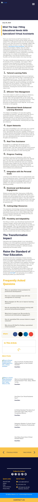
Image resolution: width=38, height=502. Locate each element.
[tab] (19, 290)
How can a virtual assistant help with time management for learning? (17, 296)
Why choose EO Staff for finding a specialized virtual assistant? (19, 325)
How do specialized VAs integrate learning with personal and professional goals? (19, 308)
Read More (17, 367)
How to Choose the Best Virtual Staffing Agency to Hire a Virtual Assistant (24, 363)
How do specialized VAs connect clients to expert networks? (20, 320)
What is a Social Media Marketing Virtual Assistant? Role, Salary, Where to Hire (25, 380)
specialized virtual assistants (16, 46)
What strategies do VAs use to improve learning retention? (19, 302)
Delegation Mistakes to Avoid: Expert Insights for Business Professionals (25, 424)
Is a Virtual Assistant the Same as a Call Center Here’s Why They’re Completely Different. (25, 411)
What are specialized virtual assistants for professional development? (17, 290)
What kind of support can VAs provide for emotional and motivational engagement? (17, 314)
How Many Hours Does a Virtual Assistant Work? (23, 437)
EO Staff (12, 273)
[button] (33, 4)
